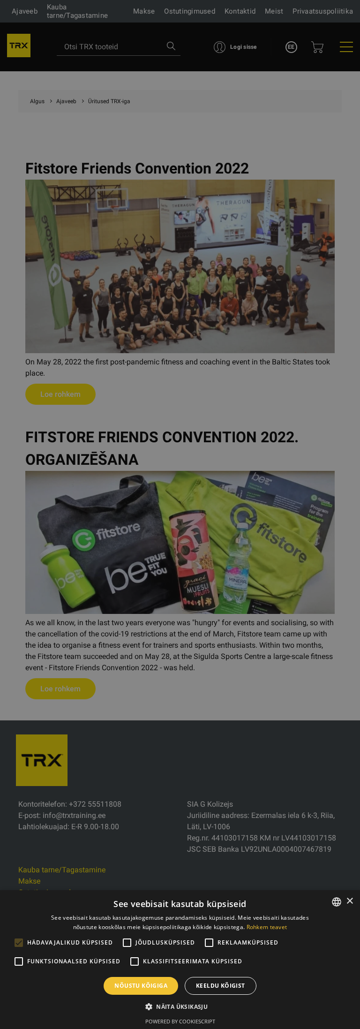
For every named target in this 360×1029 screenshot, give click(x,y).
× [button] (349, 901)
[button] (180, 1006)
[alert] (180, 514)
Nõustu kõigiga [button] (140, 986)
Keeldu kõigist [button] (220, 986)
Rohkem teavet (267, 927)
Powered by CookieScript (180, 1021)
